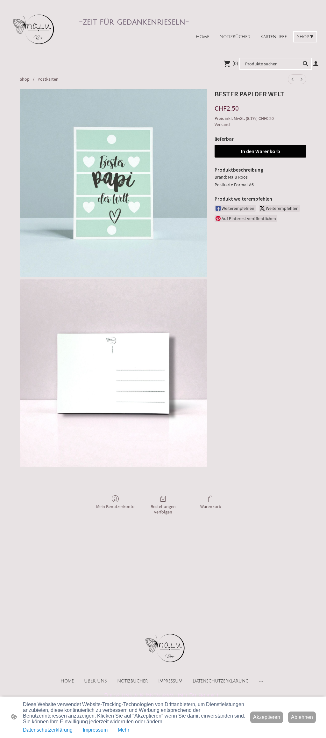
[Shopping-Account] (316, 64)
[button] (305, 64)
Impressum (95, 730)
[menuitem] (292, 79)
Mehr (123, 730)
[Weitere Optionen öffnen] (261, 681)
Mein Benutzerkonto (115, 506)
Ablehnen (302, 717)
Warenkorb (210, 506)
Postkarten (48, 79)
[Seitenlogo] (31, 28)
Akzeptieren (266, 717)
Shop (25, 79)
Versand (222, 124)
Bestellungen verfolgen (163, 509)
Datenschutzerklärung (48, 730)
